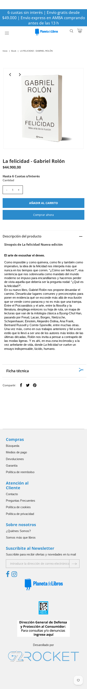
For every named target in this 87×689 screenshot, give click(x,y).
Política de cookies (18, 507)
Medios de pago (16, 452)
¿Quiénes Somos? (18, 531)
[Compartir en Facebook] (21, 385)
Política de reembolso (20, 472)
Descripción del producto (22, 236)
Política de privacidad (20, 514)
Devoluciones (15, 459)
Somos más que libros (21, 537)
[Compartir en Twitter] (28, 385)
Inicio (5, 51)
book (13, 51)
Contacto (12, 494)
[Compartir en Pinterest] (35, 385)
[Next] (19, 74)
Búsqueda (12, 445)
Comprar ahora (43, 215)
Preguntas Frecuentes (20, 500)
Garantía (11, 465)
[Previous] (9, 74)
